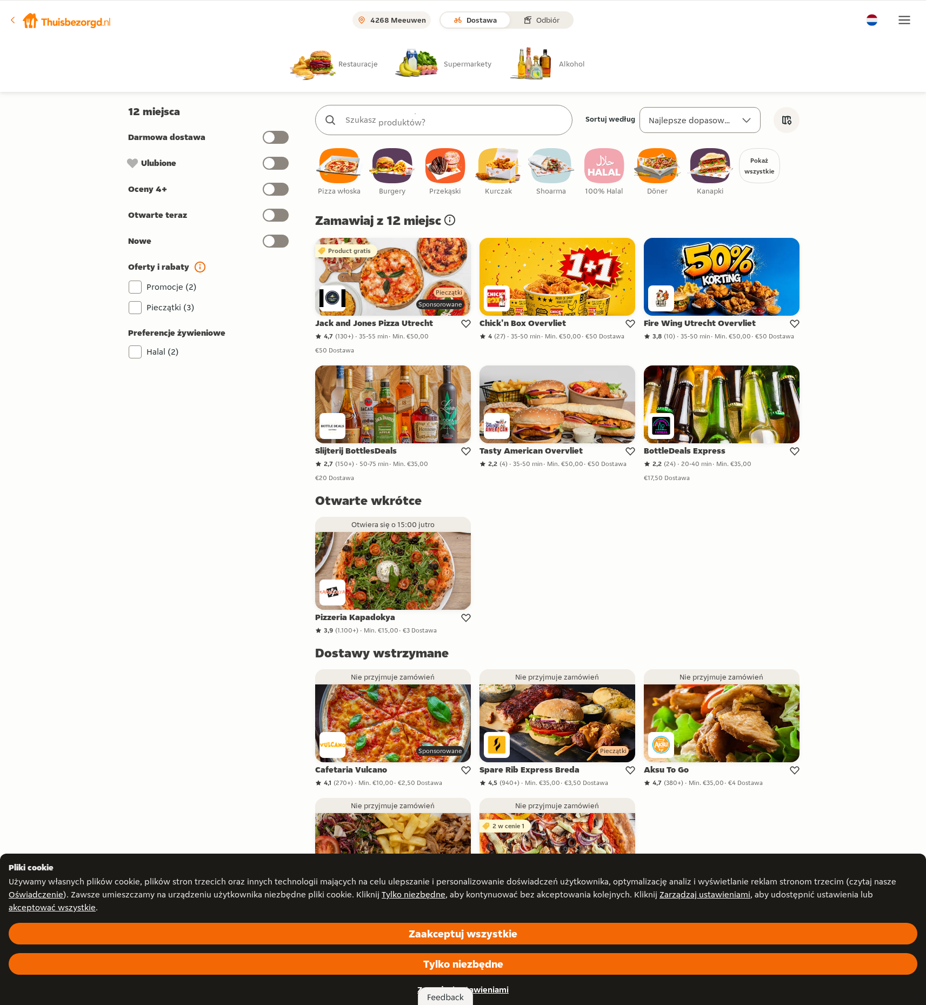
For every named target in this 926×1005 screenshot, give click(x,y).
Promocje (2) (171, 286)
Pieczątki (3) (170, 307)
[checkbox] (339, 172)
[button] (60, 20)
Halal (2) (162, 351)
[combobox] (454, 120)
